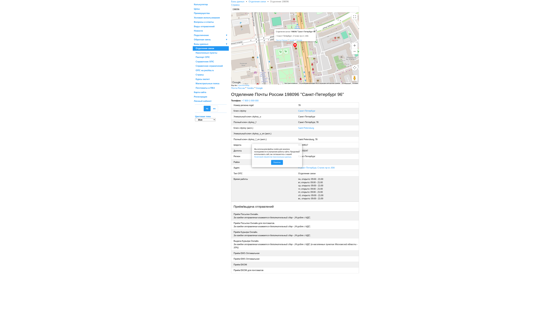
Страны (199, 74)
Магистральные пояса (206, 83)
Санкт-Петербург (306, 111)
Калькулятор (201, 4)
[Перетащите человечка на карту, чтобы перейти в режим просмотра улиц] (355, 78)
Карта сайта (200, 92)
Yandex (292, 40)
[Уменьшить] (355, 51)
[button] (295, 45)
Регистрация (200, 96)
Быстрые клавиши (291, 83)
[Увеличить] (355, 45)
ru (207, 108)
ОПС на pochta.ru (204, 70)
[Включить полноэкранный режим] (355, 17)
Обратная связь (211, 39)
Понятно (277, 162)
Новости (198, 31)
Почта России (281, 40)
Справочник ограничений (208, 66)
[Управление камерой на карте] (355, 68)
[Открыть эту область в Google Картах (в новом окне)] (236, 82)
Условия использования (207, 17)
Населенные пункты (205, 53)
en (214, 108)
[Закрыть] (313, 30)
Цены (197, 9)
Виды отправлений (204, 26)
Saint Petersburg (306, 128)
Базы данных (201, 44)
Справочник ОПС (204, 61)
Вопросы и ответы (204, 22)
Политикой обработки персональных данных (272, 157)
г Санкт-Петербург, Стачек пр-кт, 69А (316, 167)
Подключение (211, 35)
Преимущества (202, 13)
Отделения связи (204, 48)
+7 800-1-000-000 (250, 100)
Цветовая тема (203, 116)
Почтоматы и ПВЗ (204, 88)
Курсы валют (202, 79)
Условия (355, 83)
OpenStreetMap (243, 85)
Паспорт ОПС (202, 57)
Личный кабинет (203, 101)
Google (299, 40)
